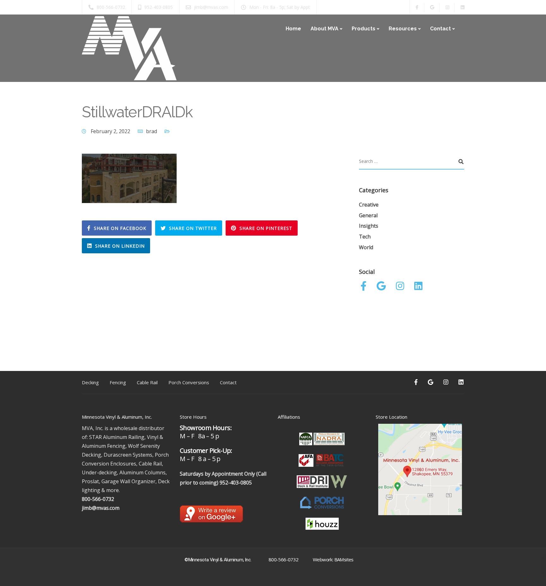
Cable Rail (147, 382)
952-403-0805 (236, 482)
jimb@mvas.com (100, 507)
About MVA (324, 29)
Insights (368, 225)
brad (151, 131)
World (366, 247)
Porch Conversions (188, 382)
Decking (90, 382)
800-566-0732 (98, 499)
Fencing (118, 382)
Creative (369, 204)
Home (293, 29)
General (368, 215)
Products (363, 29)
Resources (403, 29)
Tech (365, 236)
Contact (440, 29)
